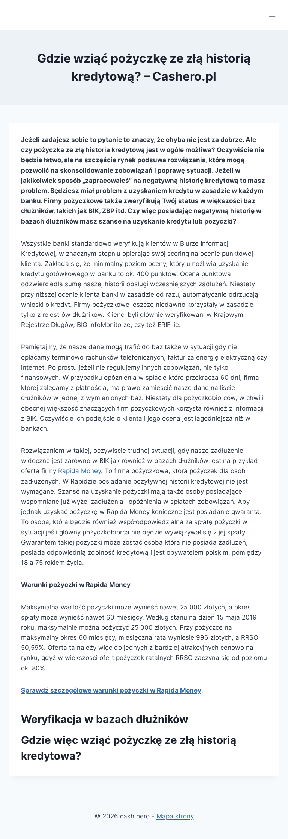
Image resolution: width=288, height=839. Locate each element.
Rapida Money (79, 471)
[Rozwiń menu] (272, 15)
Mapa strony (175, 816)
